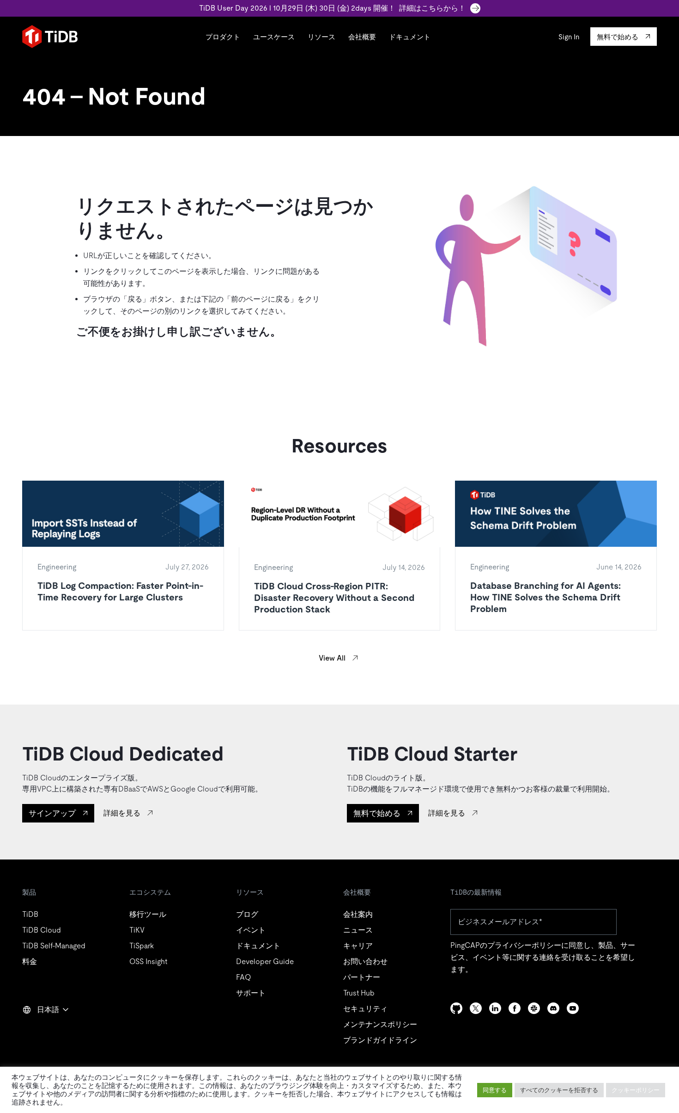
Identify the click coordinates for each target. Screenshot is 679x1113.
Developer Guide (265, 961)
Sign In (568, 37)
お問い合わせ (365, 961)
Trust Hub (359, 993)
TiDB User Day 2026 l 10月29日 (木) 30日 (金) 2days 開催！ (332, 8)
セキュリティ (365, 1008)
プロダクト (223, 37)
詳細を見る (121, 813)
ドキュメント (409, 37)
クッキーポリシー (636, 1090)
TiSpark (141, 945)
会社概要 (362, 37)
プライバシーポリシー (524, 945)
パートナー (361, 977)
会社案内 (358, 914)
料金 (29, 961)
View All (332, 658)
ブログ (247, 914)
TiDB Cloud (41, 930)
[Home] (50, 36)
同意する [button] (495, 1090)
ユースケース (274, 37)
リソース (321, 37)
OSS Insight (148, 961)
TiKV (137, 930)
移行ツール (147, 914)
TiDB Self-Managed (53, 945)
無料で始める (376, 813)
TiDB (30, 914)
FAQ (243, 977)
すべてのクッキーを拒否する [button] (559, 1090)
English (40, 1029)
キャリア (358, 945)
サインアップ (52, 813)
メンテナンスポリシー (380, 1024)
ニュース (358, 930)
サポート (251, 993)
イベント (251, 930)
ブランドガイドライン (380, 1040)
